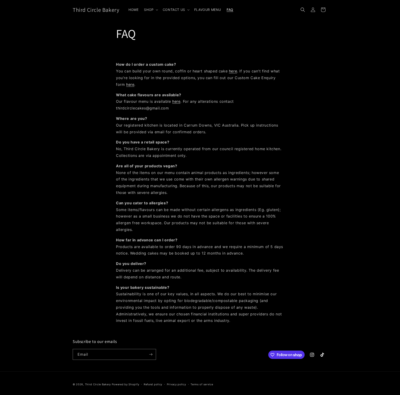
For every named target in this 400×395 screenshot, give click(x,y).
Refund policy (153, 384)
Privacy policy (176, 384)
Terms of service (202, 384)
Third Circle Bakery (98, 384)
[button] (150, 10)
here (233, 71)
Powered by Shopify (125, 384)
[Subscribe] (151, 354)
